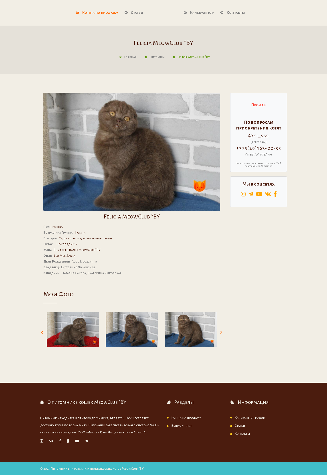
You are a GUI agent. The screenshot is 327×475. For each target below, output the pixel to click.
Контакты (235, 13)
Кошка (57, 226)
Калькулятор (201, 13)
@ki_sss (258, 135)
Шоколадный (66, 244)
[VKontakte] (51, 441)
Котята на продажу (99, 13)
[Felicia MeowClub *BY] (73, 329)
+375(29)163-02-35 (258, 148)
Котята (80, 232)
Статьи (136, 13)
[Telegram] (86, 441)
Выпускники (181, 425)
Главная (130, 57)
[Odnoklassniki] (68, 441)
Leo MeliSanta (64, 255)
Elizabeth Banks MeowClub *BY (77, 250)
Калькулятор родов (250, 417)
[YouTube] (77, 441)
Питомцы (157, 57)
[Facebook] (60, 441)
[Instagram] (41, 441)
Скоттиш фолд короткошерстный (85, 238)
